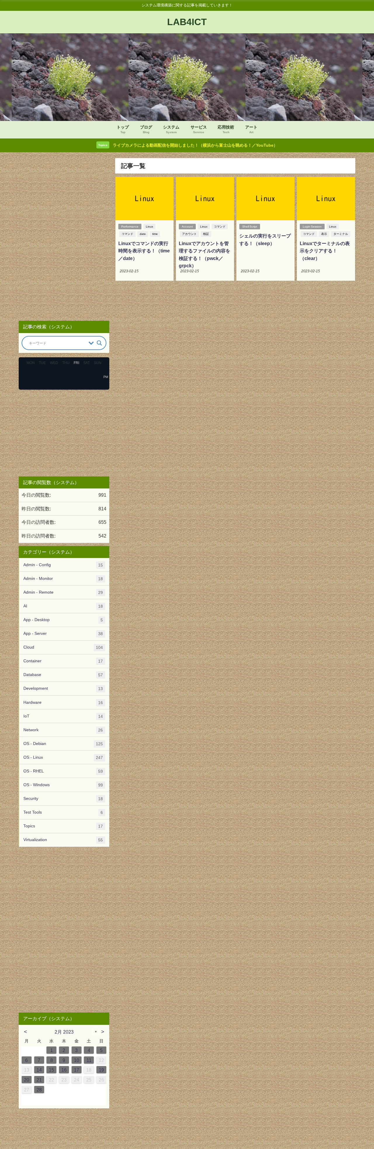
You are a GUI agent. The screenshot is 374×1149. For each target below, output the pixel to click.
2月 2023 (64, 1032)
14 (39, 1069)
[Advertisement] (64, 237)
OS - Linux (63, 757)
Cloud (63, 647)
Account (187, 226)
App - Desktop (63, 620)
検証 (206, 234)
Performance (129, 226)
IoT (63, 716)
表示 (324, 234)
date (143, 234)
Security (63, 798)
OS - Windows (63, 785)
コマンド (127, 234)
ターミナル (340, 234)
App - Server (63, 633)
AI (63, 606)
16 (64, 1069)
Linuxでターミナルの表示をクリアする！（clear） (325, 251)
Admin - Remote (63, 592)
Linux (149, 226)
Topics (63, 826)
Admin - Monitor (63, 578)
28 (39, 1089)
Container (63, 661)
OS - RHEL (63, 771)
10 (76, 1060)
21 (39, 1079)
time (155, 234)
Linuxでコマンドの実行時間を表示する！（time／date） (144, 251)
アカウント (189, 234)
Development (63, 688)
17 (76, 1069)
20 (26, 1079)
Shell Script (249, 226)
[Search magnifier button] (99, 343)
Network (63, 730)
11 (88, 1060)
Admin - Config (63, 565)
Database (63, 675)
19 (101, 1069)
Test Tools (63, 812)
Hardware (63, 702)
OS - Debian (63, 743)
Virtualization (63, 840)
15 (51, 1069)
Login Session (312, 226)
